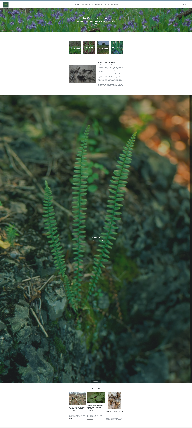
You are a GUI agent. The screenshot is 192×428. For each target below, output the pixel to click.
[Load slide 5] (97, 381)
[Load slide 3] (95, 381)
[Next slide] (100, 381)
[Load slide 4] (96, 381)
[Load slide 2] (94, 381)
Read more (71, 418)
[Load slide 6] (98, 381)
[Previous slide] (92, 381)
